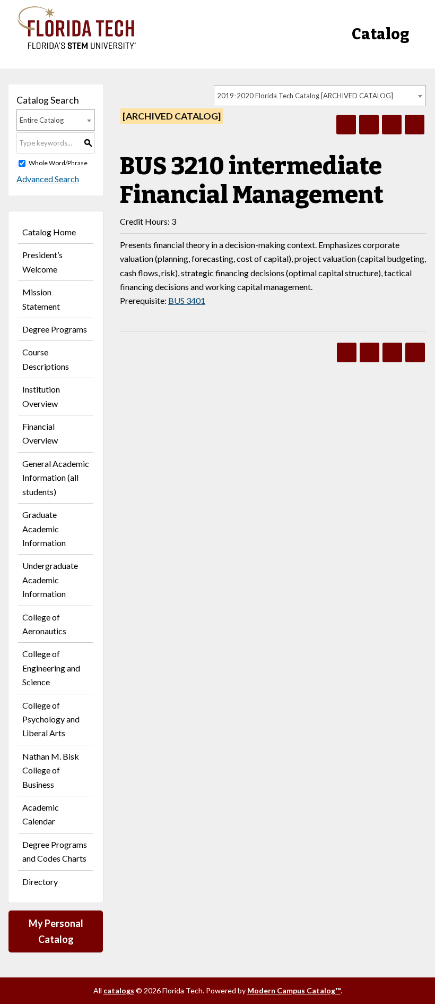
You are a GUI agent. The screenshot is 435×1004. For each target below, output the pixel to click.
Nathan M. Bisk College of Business (50, 770)
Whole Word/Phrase (58, 163)
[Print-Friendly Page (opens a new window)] (392, 124)
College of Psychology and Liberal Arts (51, 719)
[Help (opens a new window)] (414, 124)
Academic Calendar (40, 814)
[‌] (77, 45)
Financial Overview (40, 433)
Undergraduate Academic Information (50, 579)
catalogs (118, 990)
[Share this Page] (369, 124)
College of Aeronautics (44, 624)
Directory (40, 882)
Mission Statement (41, 299)
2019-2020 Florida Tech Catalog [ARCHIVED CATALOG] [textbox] (305, 95)
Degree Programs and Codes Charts (54, 851)
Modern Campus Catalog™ (294, 990)
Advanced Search (47, 179)
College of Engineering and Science (51, 668)
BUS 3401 (186, 300)
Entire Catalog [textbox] (42, 120)
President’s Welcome (42, 262)
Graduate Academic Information (44, 528)
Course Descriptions (45, 359)
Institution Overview (41, 396)
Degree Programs (54, 329)
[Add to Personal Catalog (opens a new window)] (346, 124)
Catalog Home (49, 232)
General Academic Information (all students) (55, 477)
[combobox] (320, 95)
